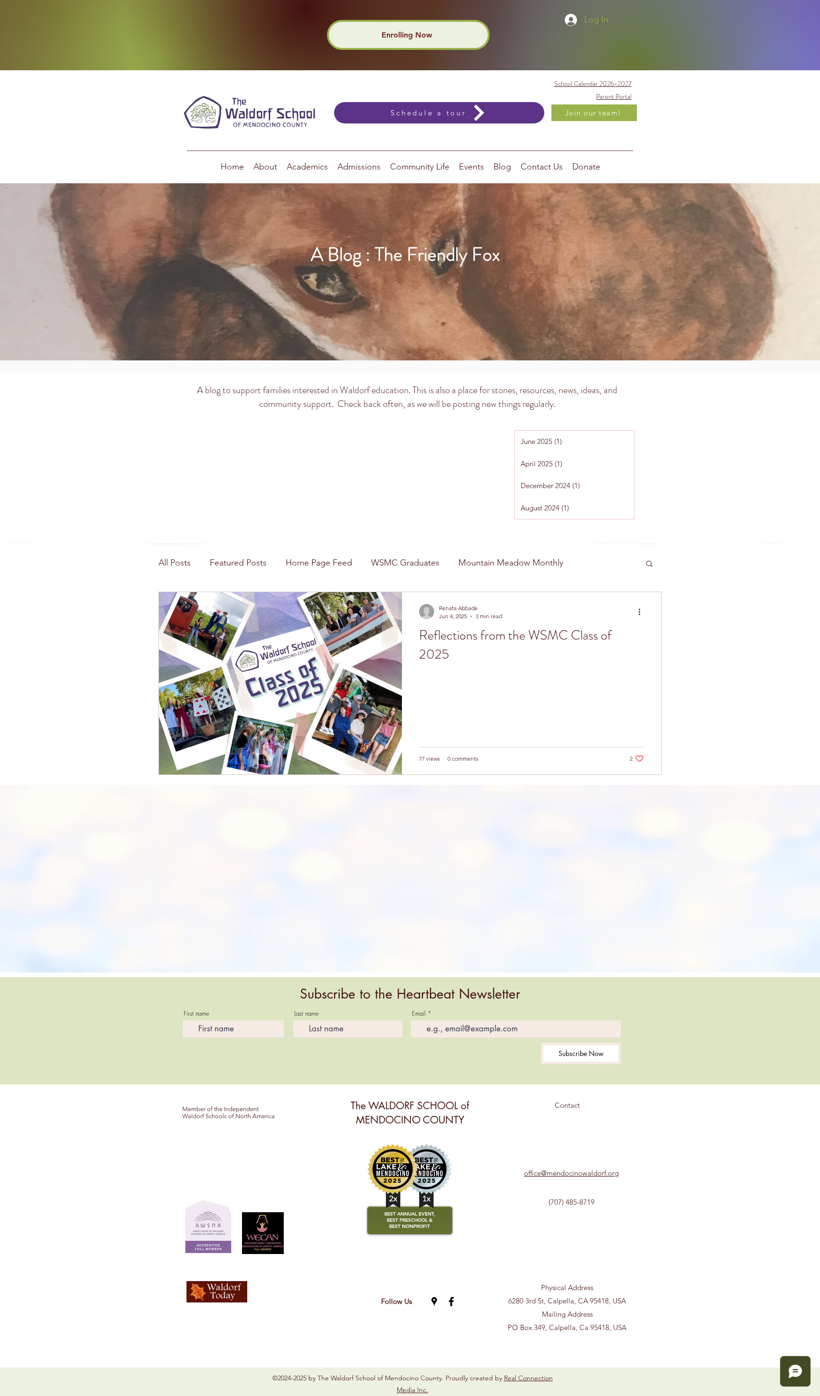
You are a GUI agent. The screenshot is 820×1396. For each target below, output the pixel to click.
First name (196, 1013)
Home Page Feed (319, 562)
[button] (649, 564)
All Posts (174, 562)
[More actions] (642, 611)
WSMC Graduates (405, 562)
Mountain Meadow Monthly (510, 562)
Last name (306, 1013)
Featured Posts (238, 562)
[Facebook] (451, 1301)
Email (419, 1013)
